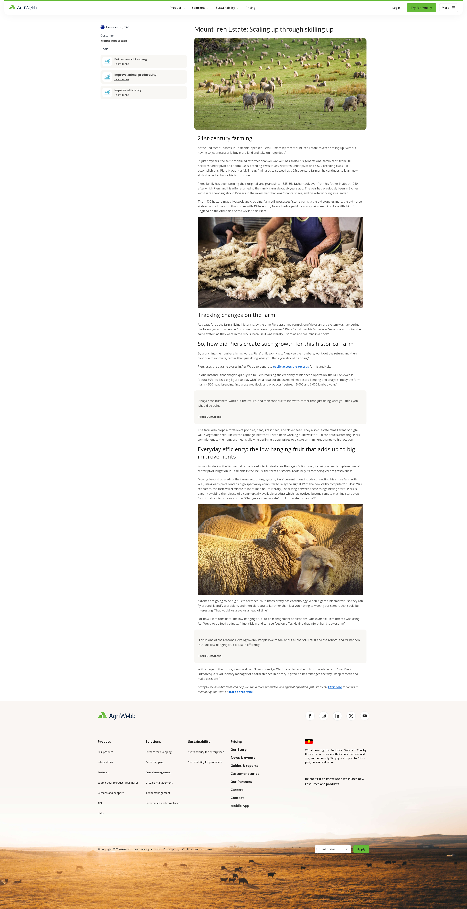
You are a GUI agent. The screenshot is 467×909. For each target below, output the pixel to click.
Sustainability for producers (205, 762)
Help (101, 813)
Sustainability (225, 8)
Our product (105, 752)
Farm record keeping (159, 752)
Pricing (250, 8)
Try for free (419, 8)
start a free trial (240, 692)
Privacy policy (171, 849)
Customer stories (245, 773)
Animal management (158, 772)
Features (103, 772)
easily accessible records (291, 367)
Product (175, 8)
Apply (361, 849)
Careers (237, 789)
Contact (237, 797)
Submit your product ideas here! (118, 782)
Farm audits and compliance (163, 803)
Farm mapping (154, 762)
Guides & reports (244, 765)
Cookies (187, 849)
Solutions (198, 8)
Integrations (105, 762)
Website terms (203, 849)
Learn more (121, 63)
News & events (243, 757)
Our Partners (241, 781)
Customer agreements (147, 849)
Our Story (238, 749)
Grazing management (159, 782)
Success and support (111, 793)
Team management (158, 793)
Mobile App (240, 805)
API (100, 803)
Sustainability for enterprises (206, 752)
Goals (104, 49)
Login (396, 8)
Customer (107, 35)
